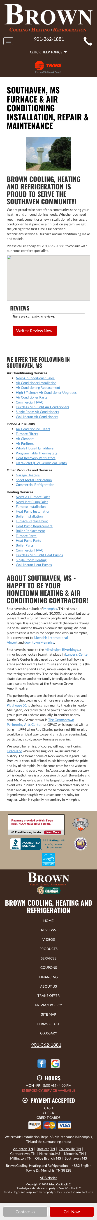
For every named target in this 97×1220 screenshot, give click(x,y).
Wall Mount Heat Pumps (34, 565)
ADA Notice (48, 1178)
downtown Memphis (39, 642)
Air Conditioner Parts (31, 397)
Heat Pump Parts (28, 540)
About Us (48, 986)
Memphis (50, 608)
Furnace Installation (31, 506)
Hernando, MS (49, 1153)
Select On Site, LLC (59, 1184)
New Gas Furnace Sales (33, 497)
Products (48, 949)
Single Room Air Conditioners (37, 412)
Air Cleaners (25, 439)
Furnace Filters (27, 434)
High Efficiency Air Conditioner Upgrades (46, 392)
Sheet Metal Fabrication (34, 480)
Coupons (48, 967)
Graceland (14, 751)
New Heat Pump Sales (32, 502)
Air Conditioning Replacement (38, 387)
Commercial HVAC (29, 402)
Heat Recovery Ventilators (35, 458)
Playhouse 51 (17, 705)
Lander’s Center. (77, 654)
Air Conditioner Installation (36, 383)
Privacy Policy (48, 1005)
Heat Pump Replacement (34, 526)
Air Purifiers (25, 443)
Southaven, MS (76, 1158)
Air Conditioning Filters (33, 429)
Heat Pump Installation (33, 511)
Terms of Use (48, 1024)
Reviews (48, 930)
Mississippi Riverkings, (62, 649)
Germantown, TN (22, 1153)
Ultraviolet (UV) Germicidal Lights (41, 463)
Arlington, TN (23, 1149)
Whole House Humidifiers (35, 448)
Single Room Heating (31, 560)
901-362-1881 (46, 1045)
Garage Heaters (28, 475)
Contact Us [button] (25, 1211)
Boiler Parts (25, 545)
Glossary (48, 1033)
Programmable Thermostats (37, 453)
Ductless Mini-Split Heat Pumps (39, 555)
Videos (48, 939)
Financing (48, 977)
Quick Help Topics (47, 52)
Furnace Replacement (32, 521)
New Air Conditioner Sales (35, 378)
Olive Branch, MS (48, 1158)
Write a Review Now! (35, 330)
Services (48, 958)
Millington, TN (20, 1158)
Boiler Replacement (30, 531)
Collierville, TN (70, 1149)
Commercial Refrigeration (35, 484)
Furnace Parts (26, 536)
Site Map (48, 1014)
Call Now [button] (72, 1211)
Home (48, 921)
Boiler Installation (29, 516)
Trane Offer (48, 995)
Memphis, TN (74, 1153)
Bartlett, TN (46, 1149)
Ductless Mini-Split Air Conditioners (42, 407)
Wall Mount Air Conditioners (37, 417)
